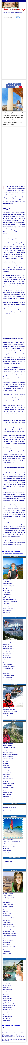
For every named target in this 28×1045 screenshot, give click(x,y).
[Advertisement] (14, 35)
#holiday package (8, 553)
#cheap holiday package (18, 553)
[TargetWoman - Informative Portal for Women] (14, 5)
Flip (17, 86)
